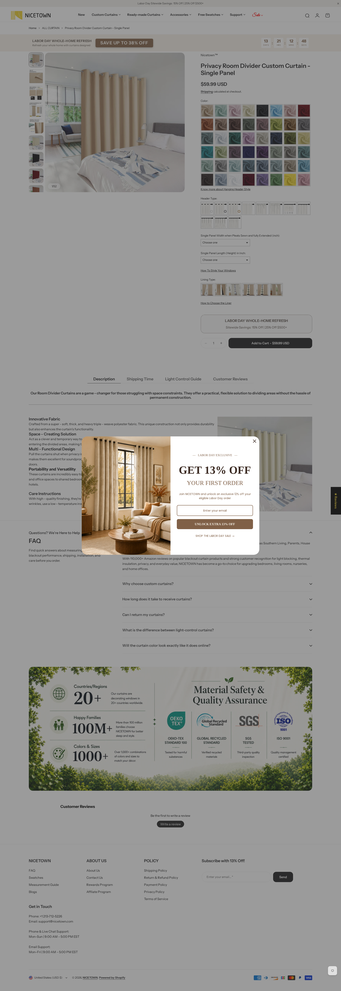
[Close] (254, 441)
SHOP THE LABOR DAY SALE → (215, 536)
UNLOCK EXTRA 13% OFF (215, 524)
